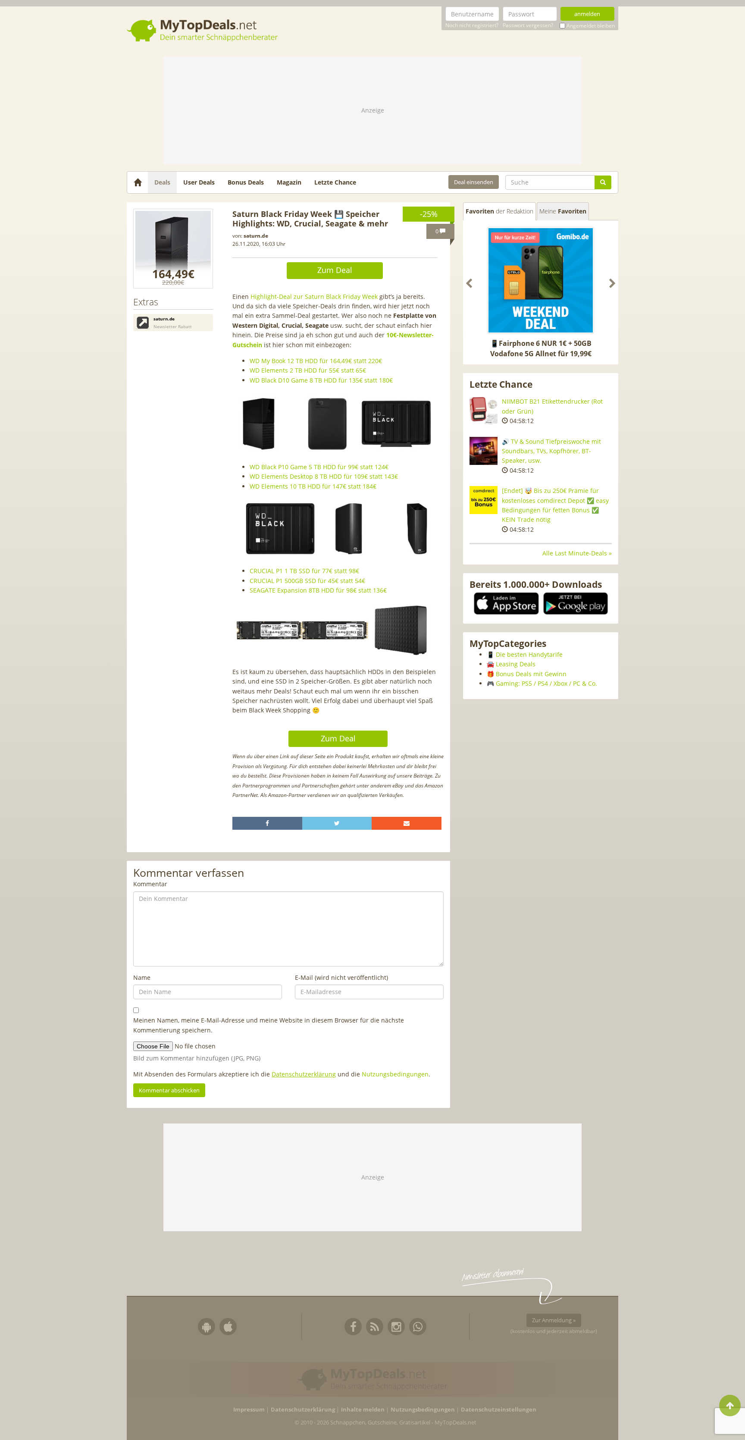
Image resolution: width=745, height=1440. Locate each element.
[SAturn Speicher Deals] (173, 248)
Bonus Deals (246, 182)
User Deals (199, 182)
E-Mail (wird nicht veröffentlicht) (341, 977)
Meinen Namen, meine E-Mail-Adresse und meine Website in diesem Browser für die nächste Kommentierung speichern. (268, 1025)
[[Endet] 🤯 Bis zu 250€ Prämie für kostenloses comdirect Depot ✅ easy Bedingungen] (484, 500)
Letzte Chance (335, 182)
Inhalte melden (363, 1409)
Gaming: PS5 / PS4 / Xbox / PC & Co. (546, 683)
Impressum (249, 1409)
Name (141, 977)
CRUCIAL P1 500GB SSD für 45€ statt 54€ (307, 581)
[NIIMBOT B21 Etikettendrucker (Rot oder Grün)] (484, 411)
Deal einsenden (473, 182)
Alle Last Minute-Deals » (577, 553)
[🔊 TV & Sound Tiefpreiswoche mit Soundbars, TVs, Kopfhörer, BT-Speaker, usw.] (484, 451)
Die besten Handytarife (529, 654)
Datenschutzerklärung (304, 1074)
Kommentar (150, 884)
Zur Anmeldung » (554, 1320)
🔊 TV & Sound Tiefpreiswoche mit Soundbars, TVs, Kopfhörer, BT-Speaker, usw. (551, 451)
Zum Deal (334, 270)
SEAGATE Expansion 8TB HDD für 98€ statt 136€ (318, 590)
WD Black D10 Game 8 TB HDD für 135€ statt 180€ (321, 380)
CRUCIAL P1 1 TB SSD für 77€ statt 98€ (304, 571)
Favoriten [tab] (499, 211)
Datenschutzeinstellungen (498, 1409)
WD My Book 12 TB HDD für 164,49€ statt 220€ (316, 361)
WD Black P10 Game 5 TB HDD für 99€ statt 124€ (319, 467)
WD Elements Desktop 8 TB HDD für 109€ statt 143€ (324, 476)
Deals (162, 182)
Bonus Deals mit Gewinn (531, 674)
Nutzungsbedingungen (395, 1074)
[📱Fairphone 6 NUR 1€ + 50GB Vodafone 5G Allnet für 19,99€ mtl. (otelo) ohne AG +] (540, 280)
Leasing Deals (515, 664)
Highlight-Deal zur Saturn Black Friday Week (314, 296)
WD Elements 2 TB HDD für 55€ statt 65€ (308, 370)
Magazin (289, 182)
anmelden (587, 14)
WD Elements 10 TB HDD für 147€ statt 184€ (313, 486)
